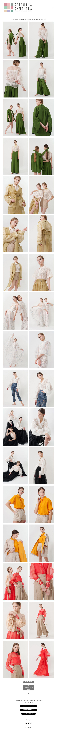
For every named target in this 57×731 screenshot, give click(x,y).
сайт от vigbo (28, 727)
